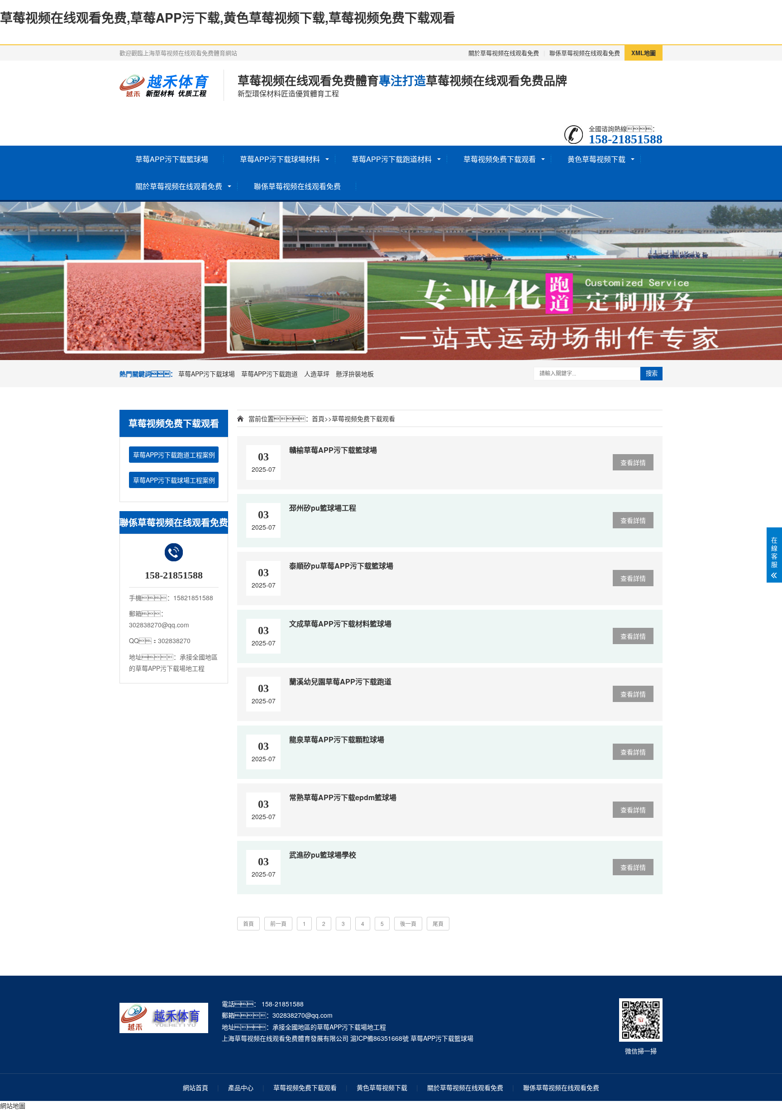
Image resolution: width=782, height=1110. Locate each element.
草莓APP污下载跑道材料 (392, 159)
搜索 (652, 373)
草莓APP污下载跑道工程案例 (174, 454)
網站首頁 (195, 1087)
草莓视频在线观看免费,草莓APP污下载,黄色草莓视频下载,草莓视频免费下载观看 (227, 17)
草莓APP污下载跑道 (269, 373)
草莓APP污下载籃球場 (171, 159)
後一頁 (408, 923)
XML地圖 (643, 52)
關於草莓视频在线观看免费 (503, 52)
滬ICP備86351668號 (379, 1038)
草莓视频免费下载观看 (499, 159)
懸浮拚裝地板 (355, 373)
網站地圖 (12, 1105)
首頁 (318, 418)
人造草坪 (316, 373)
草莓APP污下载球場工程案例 (174, 479)
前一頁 (278, 923)
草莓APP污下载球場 (206, 373)
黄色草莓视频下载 (596, 159)
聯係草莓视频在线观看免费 (584, 52)
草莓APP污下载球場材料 (280, 159)
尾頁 (438, 923)
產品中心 (240, 1087)
